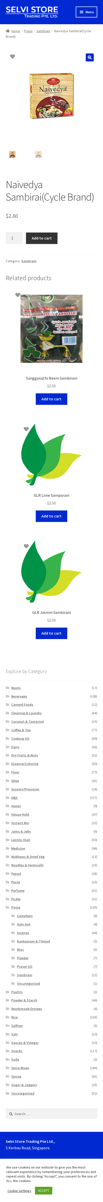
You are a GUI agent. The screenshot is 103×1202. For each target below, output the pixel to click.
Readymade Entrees (26, 1008)
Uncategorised (28, 983)
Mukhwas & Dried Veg (27, 856)
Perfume (17, 890)
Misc (20, 949)
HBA (14, 797)
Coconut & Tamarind (27, 721)
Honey (16, 806)
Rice (14, 1017)
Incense (23, 933)
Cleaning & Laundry (26, 713)
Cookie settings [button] (19, 1191)
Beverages (19, 696)
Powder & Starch (24, 1000)
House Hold (20, 814)
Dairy (15, 747)
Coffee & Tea (21, 730)
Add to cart (42, 238)
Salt (14, 1034)
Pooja (28, 31)
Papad (16, 873)
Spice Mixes (20, 1068)
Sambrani (43, 31)
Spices (16, 1076)
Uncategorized (22, 1093)
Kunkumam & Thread (33, 941)
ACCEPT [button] (43, 1191)
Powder (22, 958)
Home (16, 31)
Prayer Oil (24, 966)
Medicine (18, 848)
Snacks (16, 1051)
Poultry (17, 992)
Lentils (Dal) (20, 840)
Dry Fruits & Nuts (24, 755)
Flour (15, 772)
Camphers (25, 916)
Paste (15, 882)
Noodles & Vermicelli (27, 865)
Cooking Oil (20, 738)
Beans (16, 688)
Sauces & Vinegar (24, 1042)
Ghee (15, 780)
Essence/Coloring (24, 763)
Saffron (17, 1025)
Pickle (15, 899)
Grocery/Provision (25, 789)
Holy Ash (23, 924)
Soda (15, 1059)
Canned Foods (22, 704)
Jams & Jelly (21, 831)
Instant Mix (20, 823)
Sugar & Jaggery (24, 1085)
